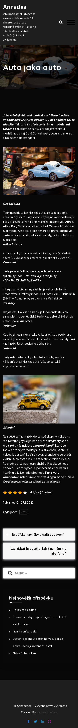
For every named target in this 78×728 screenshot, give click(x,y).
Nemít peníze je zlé (24, 631)
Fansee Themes (47, 712)
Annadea (15, 7)
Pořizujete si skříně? (25, 610)
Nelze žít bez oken (24, 653)
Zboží (23, 512)
